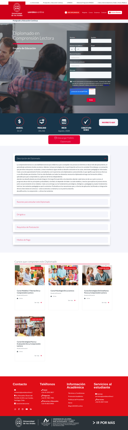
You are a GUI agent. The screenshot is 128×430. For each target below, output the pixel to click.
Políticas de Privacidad (76, 399)
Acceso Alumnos (116, 12)
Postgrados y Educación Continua (53, 2)
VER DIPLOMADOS (73, 12)
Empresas (97, 12)
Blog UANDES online (75, 406)
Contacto (103, 12)
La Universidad (34, 2)
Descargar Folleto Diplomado (65, 139)
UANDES (69, 2)
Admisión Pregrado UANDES (85, 2)
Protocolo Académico (75, 396)
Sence (70, 403)
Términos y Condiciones (76, 393)
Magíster (84, 12)
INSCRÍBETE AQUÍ (108, 122)
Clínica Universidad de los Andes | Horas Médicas (112, 2)
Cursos (91, 12)
